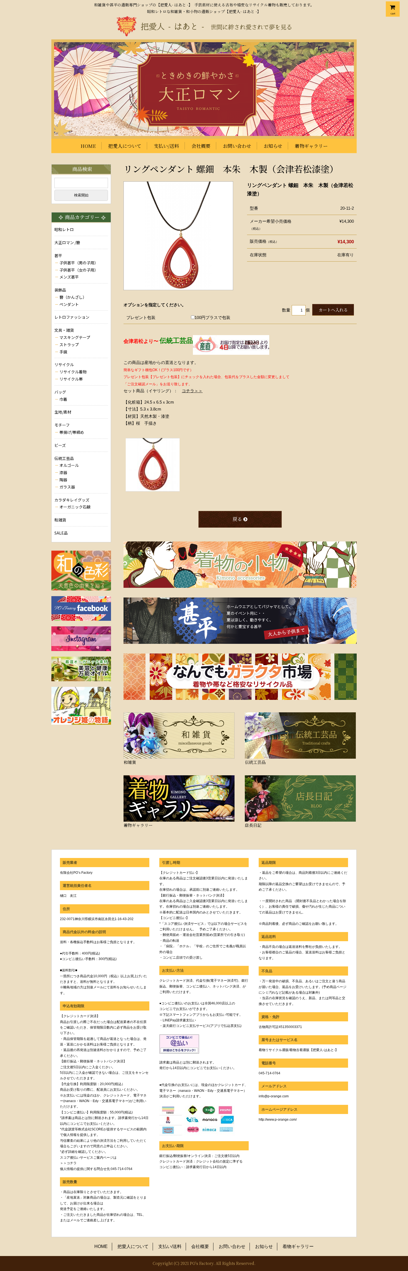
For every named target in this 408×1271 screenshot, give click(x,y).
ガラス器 (67, 487)
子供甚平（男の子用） (78, 262)
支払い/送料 (166, 145)
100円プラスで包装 (212, 317)
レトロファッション (71, 317)
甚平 (58, 255)
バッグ (60, 392)
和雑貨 (60, 520)
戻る (237, 518)
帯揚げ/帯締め (71, 432)
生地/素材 (62, 412)
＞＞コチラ (68, 1163)
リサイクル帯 (71, 379)
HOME (88, 145)
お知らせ (273, 145)
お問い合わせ (237, 145)
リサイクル (64, 364)
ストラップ (69, 344)
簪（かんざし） (73, 297)
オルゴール (69, 465)
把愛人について (124, 145)
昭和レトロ (64, 229)
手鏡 (63, 352)
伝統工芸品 (64, 458)
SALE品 (61, 533)
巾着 (63, 399)
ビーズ (60, 445)
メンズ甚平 (69, 277)
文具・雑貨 (64, 330)
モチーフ (62, 425)
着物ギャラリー (311, 145)
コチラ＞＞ (192, 390)
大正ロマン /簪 (67, 242)
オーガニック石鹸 (74, 507)
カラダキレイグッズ (71, 500)
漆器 (63, 472)
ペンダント (69, 304)
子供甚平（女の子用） (78, 270)
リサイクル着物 (73, 371)
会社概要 (201, 145)
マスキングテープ (74, 337)
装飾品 (60, 290)
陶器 (63, 479)
